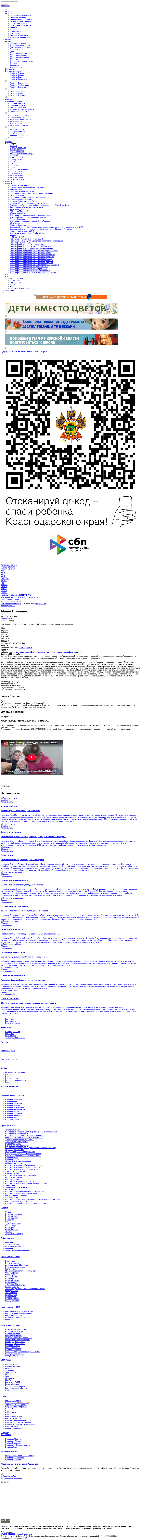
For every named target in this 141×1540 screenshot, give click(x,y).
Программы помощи (13, 71)
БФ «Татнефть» (16, 223)
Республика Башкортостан (20, 119)
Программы (10, 69)
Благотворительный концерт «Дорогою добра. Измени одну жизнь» (32, 1132)
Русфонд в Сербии (13, 1460)
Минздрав (14, 165)
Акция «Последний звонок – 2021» (19, 1140)
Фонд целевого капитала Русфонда (19, 1456)
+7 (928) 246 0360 (8, 567)
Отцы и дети (10, 1275)
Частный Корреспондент (15, 1386)
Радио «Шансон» (12, 1384)
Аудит (12, 51)
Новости (13, 146)
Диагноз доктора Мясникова (16, 1265)
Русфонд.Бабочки (12, 1281)
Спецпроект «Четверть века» (22, 61)
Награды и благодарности (20, 21)
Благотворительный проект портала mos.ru (27, 245)
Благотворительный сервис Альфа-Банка (27, 233)
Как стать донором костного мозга (19, 1311)
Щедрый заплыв (12, 1179)
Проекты (8, 181)
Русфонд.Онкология (18, 87)
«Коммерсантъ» (16, 158)
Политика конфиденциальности (18, 1420)
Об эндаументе (24, 15)
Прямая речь (10, 1279)
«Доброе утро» (11, 1364)
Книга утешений (11, 1291)
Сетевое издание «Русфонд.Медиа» (20, 1424)
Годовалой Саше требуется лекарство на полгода (23, 980)
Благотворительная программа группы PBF (23, 1193)
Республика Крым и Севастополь (17, 122)
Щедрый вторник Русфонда (16, 1146)
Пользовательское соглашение (18, 1422)
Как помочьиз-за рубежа (10, 1035)
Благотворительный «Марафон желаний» (22, 1181)
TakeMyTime (10, 1185)
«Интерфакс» (10, 1378)
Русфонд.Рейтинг (12, 1216)
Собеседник (10, 1390)
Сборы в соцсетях (17, 59)
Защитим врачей (16, 189)
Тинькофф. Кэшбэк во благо (21, 243)
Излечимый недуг (10, 806)
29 (6, 9)
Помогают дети (16, 173)
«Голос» (8, 1368)
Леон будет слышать (12, 929)
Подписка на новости (18, 23)
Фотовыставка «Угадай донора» (18, 1164)
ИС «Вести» (15, 280)
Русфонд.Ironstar (12, 1160)
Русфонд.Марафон (13, 1144)
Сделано (13, 63)
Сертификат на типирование (17, 1317)
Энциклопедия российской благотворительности (25, 1289)
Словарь (8, 1222)
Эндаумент (9, 290)
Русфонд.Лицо (16, 77)
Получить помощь (12, 1023)
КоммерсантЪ (15, 282)
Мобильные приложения (20, 37)
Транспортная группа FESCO (22, 231)
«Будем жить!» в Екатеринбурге (18, 1162)
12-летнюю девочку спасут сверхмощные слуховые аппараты (28, 1003)
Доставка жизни (11, 1197)
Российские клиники (13, 1416)
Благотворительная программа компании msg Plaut (31, 259)
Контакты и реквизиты (19, 35)
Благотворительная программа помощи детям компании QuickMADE (33, 1199)
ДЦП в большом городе (15, 1285)
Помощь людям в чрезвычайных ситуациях (27, 187)
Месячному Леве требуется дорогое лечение (20, 811)
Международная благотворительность (20, 1271)
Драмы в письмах (17, 152)
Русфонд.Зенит (11, 1158)
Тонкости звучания (11, 832)
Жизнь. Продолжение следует (22, 154)
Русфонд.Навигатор (18, 148)
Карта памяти (10, 1269)
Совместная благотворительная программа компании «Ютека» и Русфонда (41, 229)
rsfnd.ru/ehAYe (6, 619)
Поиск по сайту (11, 1426)
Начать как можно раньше (14, 880)
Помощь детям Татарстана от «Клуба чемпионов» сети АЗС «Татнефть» (39, 205)
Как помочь (5, 6)
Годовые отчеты (16, 49)
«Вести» (8, 1232)
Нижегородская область (19, 111)
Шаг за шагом (40, 604)
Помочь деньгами (12, 1032)
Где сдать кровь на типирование (18, 1313)
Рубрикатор (5, 786)
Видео (17, 33)
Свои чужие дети (12, 1287)
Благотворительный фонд (36, 352)
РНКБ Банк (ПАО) (17, 237)
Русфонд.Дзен (11, 1447)
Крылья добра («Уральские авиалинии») (26, 207)
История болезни (12, 1299)
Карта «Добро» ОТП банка (16, 1195)
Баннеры (13, 27)
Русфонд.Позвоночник (19, 83)
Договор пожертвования (15, 1038)
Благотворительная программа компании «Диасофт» (31, 261)
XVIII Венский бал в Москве (16, 1142)
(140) (25, 1538)
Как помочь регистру (13, 1315)
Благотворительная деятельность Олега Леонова (30, 221)
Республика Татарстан (19, 125)
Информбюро (15, 156)
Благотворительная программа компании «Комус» (30, 215)
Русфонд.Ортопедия (18, 91)
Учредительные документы (21, 19)
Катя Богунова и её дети (15, 1246)
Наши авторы (11, 1226)
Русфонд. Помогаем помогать (13, 352)
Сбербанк (14, 235)
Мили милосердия (17, 209)
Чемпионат (9, 1370)
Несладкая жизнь (12, 1301)
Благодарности (16, 67)
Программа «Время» (13, 1366)
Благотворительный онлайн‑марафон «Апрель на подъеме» (20, 1176)
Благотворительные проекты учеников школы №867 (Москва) (30, 1148)
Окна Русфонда (11, 1273)
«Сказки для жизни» (18, 213)
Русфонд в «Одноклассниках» (17, 1445)
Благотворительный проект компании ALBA (23, 1167)
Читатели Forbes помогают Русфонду (25, 201)
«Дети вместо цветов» (14, 1224)
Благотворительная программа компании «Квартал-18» (32, 255)
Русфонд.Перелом (17, 95)
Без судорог (7, 855)
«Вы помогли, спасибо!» (20, 43)
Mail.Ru (8, 1380)
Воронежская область (19, 103)
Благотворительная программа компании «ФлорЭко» (31, 263)
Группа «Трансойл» (18, 219)
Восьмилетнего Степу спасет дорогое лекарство (22, 860)
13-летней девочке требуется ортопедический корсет (24, 911)
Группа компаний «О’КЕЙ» (16, 1201)
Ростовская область (18, 130)
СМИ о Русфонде (17, 179)
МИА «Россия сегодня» (19, 288)
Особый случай (16, 171)
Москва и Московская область (22, 109)
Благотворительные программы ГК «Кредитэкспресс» (32, 249)
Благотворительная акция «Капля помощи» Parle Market (33, 273)
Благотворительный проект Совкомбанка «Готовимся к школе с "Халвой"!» (24, 1135)
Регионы (8, 99)
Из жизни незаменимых (15, 1267)
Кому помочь (10, 1021)
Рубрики (8, 142)
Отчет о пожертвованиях (20, 47)
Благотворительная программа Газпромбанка (28, 269)
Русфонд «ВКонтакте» (14, 1439)
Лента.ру (13, 284)
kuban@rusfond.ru (8, 569)
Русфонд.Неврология (18, 79)
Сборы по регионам (18, 55)
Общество (14, 167)
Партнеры (9, 1228)
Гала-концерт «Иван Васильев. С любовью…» (24, 1138)
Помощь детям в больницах (21, 185)
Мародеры (14, 162)
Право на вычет (11, 1277)
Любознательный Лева (13, 952)
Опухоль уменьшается (13, 975)
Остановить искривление (14, 906)
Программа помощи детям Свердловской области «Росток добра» (37, 241)
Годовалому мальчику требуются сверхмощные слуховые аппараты (31, 934)
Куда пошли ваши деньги (20, 45)
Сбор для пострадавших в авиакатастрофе (23, 1154)
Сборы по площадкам (19, 53)
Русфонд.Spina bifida (13, 1115)
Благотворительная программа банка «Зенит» (29, 267)
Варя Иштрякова (17, 150)
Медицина (14, 163)
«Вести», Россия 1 (17, 279)
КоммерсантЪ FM (12, 1382)
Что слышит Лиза (10, 998)
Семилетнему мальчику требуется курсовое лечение (24, 957)
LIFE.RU (8, 1374)
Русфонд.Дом (11, 1297)
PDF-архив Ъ (15, 31)
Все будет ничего (12, 1263)
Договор (13, 29)
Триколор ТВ (10, 1372)
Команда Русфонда (18, 17)
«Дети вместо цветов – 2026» (22, 191)
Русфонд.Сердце (17, 75)
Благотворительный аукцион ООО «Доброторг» (29, 197)
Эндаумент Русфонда (19, 169)
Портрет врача (11, 1295)
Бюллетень (14, 65)
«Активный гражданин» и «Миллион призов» (28, 217)
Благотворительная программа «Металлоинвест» (30, 271)
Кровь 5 (8, 1319)
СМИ (7, 275)
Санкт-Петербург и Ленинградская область (20, 135)
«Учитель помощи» (13, 1130)
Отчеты (8, 39)
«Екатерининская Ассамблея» (22, 199)
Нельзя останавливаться (11, 604)
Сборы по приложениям (20, 57)
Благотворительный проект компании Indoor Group (30, 247)
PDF (11, 33)
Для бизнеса (4, 4)
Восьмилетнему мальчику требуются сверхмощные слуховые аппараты (33, 837)
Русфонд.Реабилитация (19, 85)
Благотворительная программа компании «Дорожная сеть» (34, 251)
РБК (11, 286)
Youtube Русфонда (13, 1443)
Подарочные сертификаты (21, 25)
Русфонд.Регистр (17, 73)
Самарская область (18, 132)
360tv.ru (8, 1376)
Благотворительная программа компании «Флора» (26, 1183)
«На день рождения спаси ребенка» (20, 1152)
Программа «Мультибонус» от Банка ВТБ (27, 239)
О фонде (8, 11)
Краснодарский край (18, 107)
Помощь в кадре (16, 160)
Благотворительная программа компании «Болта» (30, 253)
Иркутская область (17, 105)
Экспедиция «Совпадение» (16, 1187)
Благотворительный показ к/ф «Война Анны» (23, 1166)
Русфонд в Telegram (13, 1441)
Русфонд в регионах (13, 101)
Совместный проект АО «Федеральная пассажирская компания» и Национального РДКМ (46, 227)
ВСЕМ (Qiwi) (10, 1189)
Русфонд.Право (16, 93)
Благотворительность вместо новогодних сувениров (31, 193)
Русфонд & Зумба (17, 195)
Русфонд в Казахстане (14, 1458)
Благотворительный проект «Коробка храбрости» (25, 1203)
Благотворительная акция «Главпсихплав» (23, 1169)
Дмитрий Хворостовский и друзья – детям (15, 1172)
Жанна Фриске (11, 1293)
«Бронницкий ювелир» (14, 1150)
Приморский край (17, 117)
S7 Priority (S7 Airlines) (19, 211)
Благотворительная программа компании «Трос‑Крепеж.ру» (34, 265)
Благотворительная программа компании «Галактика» (32, 257)
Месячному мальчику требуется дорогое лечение (22, 885)
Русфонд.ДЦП (11, 1283)
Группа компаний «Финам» (16, 1388)
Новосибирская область (19, 115)
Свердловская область (19, 137)
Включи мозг (10, 1261)
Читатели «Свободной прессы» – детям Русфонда (30, 203)
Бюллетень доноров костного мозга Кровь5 (23, 1156)
